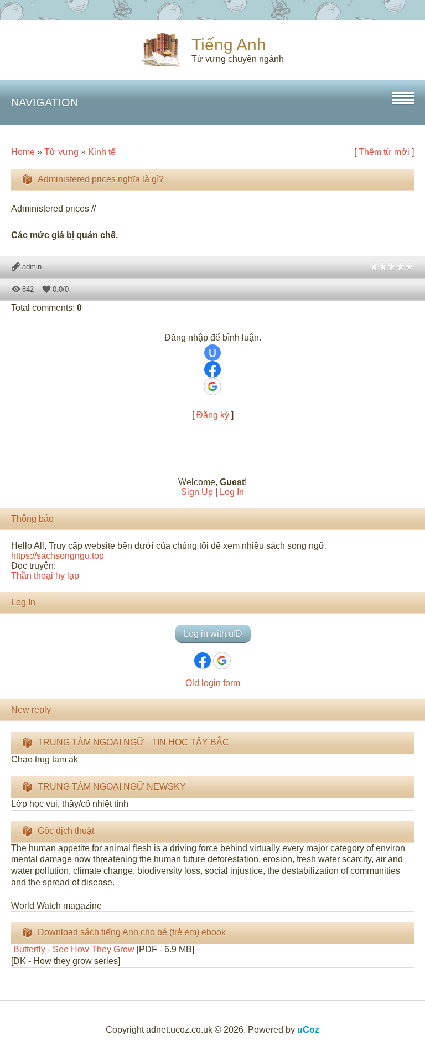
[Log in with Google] (212, 386)
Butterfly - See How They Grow (72, 949)
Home (23, 152)
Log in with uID (213, 633)
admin (32, 266)
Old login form (212, 683)
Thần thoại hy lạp (45, 575)
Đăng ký (212, 415)
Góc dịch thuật (66, 831)
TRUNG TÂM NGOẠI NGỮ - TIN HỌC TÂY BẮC (133, 742)
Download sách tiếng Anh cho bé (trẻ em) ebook (132, 932)
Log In (232, 492)
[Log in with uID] (212, 352)
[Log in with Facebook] (212, 369)
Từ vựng (61, 152)
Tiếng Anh (228, 44)
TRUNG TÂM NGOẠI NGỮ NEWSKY (112, 786)
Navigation (44, 102)
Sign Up (197, 492)
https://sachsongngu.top (57, 555)
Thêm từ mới (384, 152)
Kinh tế (102, 152)
